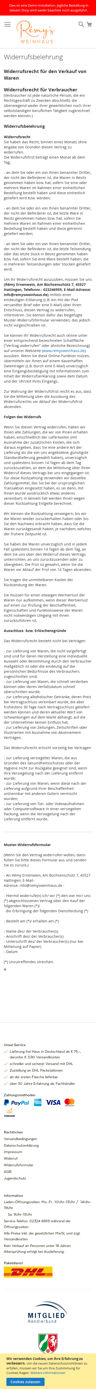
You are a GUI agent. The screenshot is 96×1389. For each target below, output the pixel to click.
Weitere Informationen (47, 1372)
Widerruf (11, 1158)
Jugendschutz (15, 1178)
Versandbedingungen (20, 1139)
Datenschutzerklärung (21, 1145)
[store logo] (36, 32)
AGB (8, 1172)
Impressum (13, 1152)
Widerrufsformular (18, 1165)
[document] (48, 1371)
